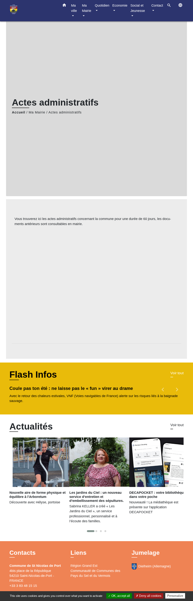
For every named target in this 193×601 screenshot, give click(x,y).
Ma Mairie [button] (86, 8)
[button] (64, 5)
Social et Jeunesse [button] (137, 8)
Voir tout (177, 373)
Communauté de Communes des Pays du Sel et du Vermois (95, 573)
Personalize (175, 595)
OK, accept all (120, 595)
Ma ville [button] (74, 8)
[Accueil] (32, 11)
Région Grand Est (83, 566)
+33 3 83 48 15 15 (23, 586)
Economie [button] (119, 5)
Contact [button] (157, 5)
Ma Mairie (37, 112)
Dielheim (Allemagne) (154, 566)
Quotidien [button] (102, 5)
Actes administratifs (65, 112)
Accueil (18, 112)
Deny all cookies (149, 595)
